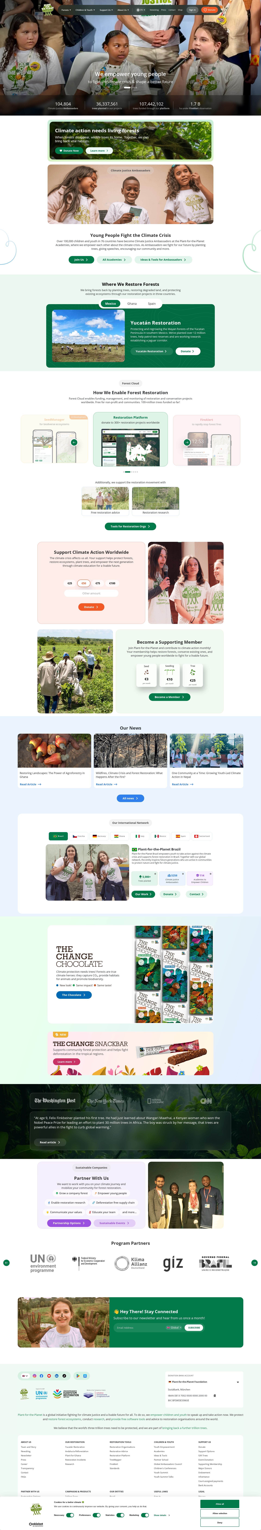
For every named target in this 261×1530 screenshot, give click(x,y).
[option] (202, 1382)
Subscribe (194, 1327)
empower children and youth (168, 1415)
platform (164, 108)
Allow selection (220, 1513)
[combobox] (174, 1328)
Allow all (220, 1504)
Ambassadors (70, 108)
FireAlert (194, 108)
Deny (219, 1522)
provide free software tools (128, 1419)
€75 (98, 583)
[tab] (110, 303)
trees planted (99, 108)
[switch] (96, 1515)
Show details (160, 1515)
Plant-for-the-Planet (30, 1415)
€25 (70, 583)
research (98, 1419)
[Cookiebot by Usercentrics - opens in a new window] (36, 1525)
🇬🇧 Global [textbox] (173, 1327)
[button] (65, 10)
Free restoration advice (105, 512)
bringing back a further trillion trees (184, 1428)
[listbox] (204, 1382)
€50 (84, 583)
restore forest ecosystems (64, 1419)
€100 (112, 583)
